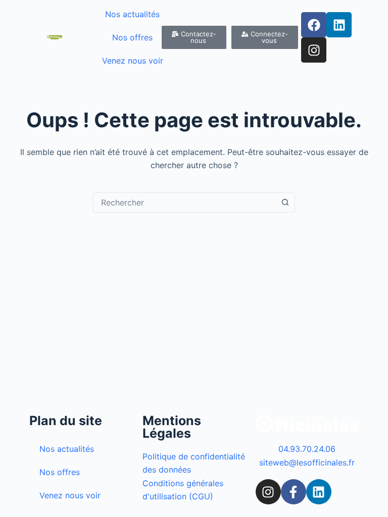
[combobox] (184, 202)
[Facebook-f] (293, 491)
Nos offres (132, 37)
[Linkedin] (339, 24)
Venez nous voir (132, 61)
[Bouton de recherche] (285, 202)
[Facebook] (313, 24)
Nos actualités (132, 14)
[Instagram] (313, 50)
